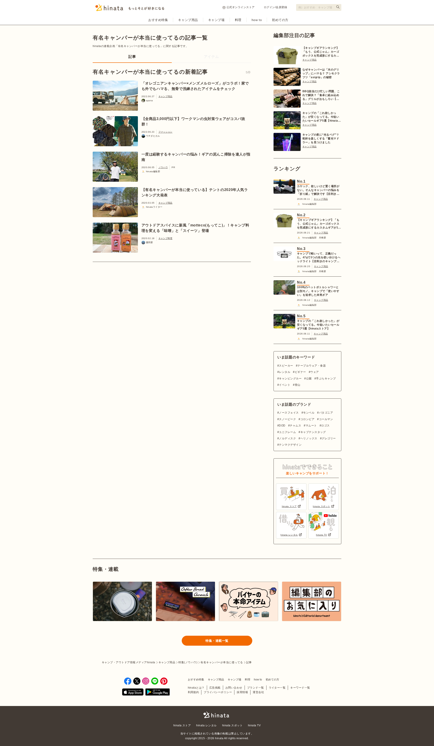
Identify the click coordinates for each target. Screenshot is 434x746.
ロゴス (325, 425)
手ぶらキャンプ (326, 378)
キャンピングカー (290, 378)
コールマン (326, 419)
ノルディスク (287, 438)
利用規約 (193, 692)
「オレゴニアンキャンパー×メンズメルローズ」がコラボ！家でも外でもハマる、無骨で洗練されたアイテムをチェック (195, 86)
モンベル (308, 412)
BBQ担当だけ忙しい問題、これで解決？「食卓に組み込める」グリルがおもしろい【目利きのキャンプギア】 (321, 95)
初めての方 (280, 19)
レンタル (284, 372)
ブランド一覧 (255, 687)
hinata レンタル (206, 725)
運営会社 (258, 692)
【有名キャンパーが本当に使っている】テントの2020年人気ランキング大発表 (195, 192)
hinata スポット (232, 725)
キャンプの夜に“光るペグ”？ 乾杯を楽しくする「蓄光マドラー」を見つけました (320, 138)
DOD (282, 425)
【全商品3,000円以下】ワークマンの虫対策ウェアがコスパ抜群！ (193, 121)
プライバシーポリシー (218, 692)
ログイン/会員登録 (275, 7)
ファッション (165, 132)
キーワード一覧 (300, 687)
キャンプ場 (216, 19)
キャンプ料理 (165, 238)
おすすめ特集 (158, 19)
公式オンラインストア (240, 7)
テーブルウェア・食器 (311, 365)
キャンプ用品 (188, 19)
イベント (284, 384)
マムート (311, 425)
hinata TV (254, 725)
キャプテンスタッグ (313, 432)
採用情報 (242, 692)
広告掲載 (215, 687)
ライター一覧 (277, 687)
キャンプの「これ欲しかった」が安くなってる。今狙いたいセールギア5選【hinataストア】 (321, 117)
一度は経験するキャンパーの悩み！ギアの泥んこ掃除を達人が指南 (196, 157)
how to (257, 19)
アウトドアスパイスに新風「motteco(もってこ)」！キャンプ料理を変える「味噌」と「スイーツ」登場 (195, 228)
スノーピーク (287, 419)
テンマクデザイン (290, 444)
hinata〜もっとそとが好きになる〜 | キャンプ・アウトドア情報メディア (217, 714)
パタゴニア (326, 412)
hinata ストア (182, 725)
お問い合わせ (233, 687)
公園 (308, 378)
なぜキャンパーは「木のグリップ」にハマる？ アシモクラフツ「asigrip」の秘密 (321, 73)
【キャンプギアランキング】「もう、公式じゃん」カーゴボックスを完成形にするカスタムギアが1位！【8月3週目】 (320, 52)
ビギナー (300, 372)
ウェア (314, 372)
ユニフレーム (287, 432)
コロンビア (307, 419)
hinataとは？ (196, 687)
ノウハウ (163, 167)
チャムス (295, 425)
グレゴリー (329, 438)
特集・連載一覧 (217, 640)
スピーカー (286, 365)
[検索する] (338, 7)
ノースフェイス (289, 412)
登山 (297, 384)
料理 (238, 19)
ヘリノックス (308, 438)
